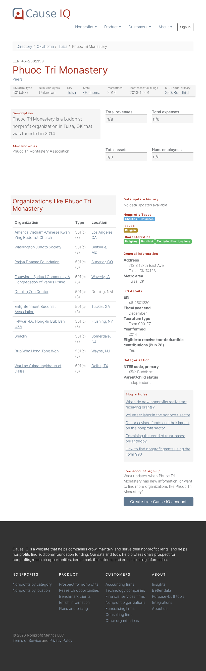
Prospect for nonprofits (78, 584)
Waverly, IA (100, 276)
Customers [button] (138, 26)
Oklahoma (45, 46)
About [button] (164, 26)
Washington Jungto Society (38, 247)
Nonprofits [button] (84, 26)
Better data (161, 590)
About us (160, 608)
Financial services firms (125, 596)
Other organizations (122, 620)
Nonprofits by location (31, 590)
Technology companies (125, 590)
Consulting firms (119, 614)
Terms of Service (27, 640)
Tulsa (63, 46)
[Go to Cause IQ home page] (41, 14)
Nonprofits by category (32, 584)
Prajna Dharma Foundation (37, 261)
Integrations (162, 602)
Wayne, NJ (100, 351)
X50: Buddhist (177, 92)
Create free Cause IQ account (158, 501)
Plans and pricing (73, 608)
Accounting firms (120, 584)
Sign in (185, 27)
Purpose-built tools (168, 596)
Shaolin (21, 336)
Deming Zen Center (31, 291)
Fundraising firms (120, 608)
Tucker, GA (100, 306)
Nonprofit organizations (125, 602)
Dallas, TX (99, 365)
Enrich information (74, 602)
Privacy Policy (60, 640)
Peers (17, 79)
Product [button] (111, 26)
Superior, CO (102, 261)
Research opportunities (79, 590)
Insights (159, 584)
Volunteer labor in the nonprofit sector (158, 415)
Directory (24, 46)
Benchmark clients (74, 596)
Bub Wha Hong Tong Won (37, 351)
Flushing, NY (102, 321)
